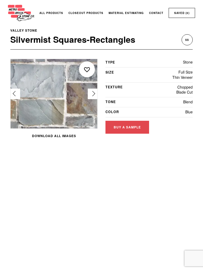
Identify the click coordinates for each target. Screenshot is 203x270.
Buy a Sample (127, 127)
